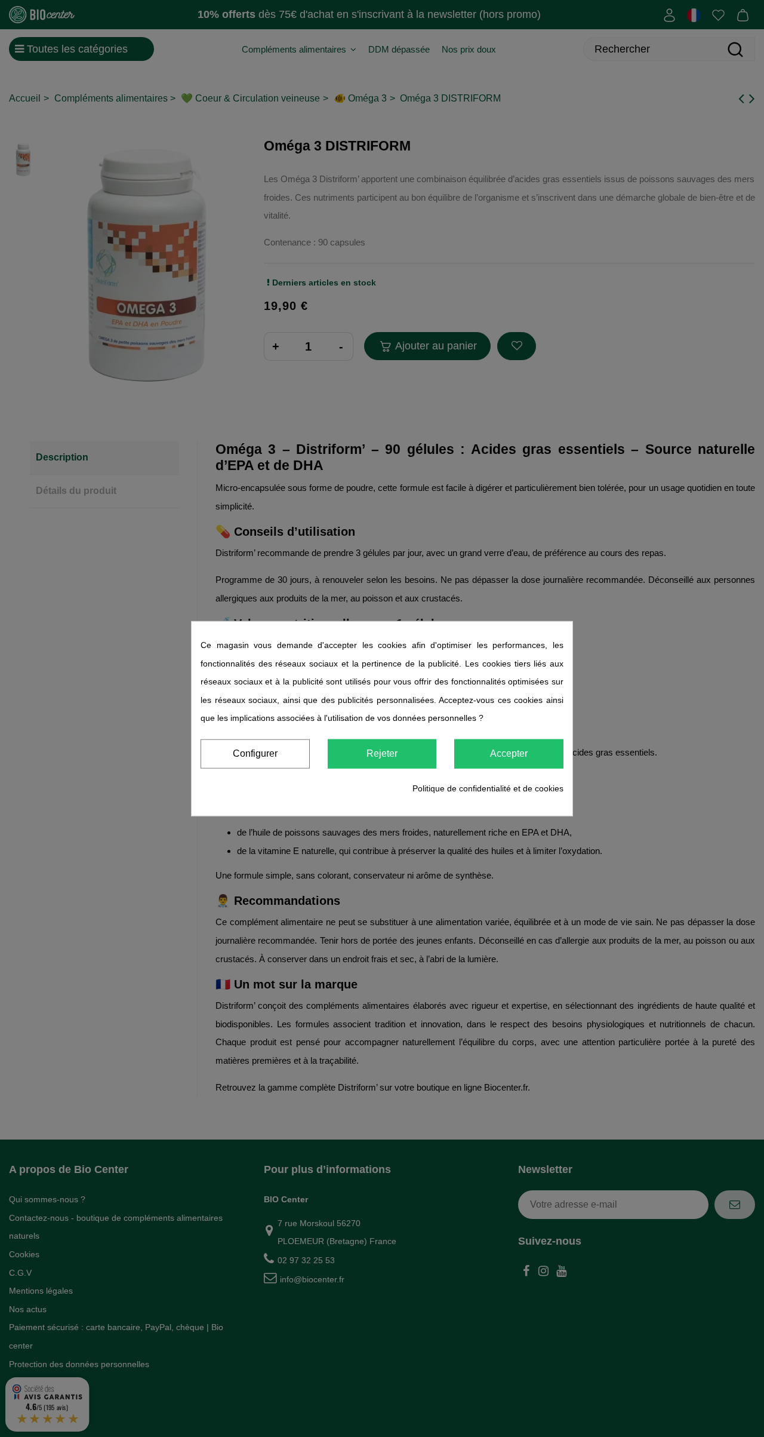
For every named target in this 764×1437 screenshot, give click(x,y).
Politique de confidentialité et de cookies (487, 788)
